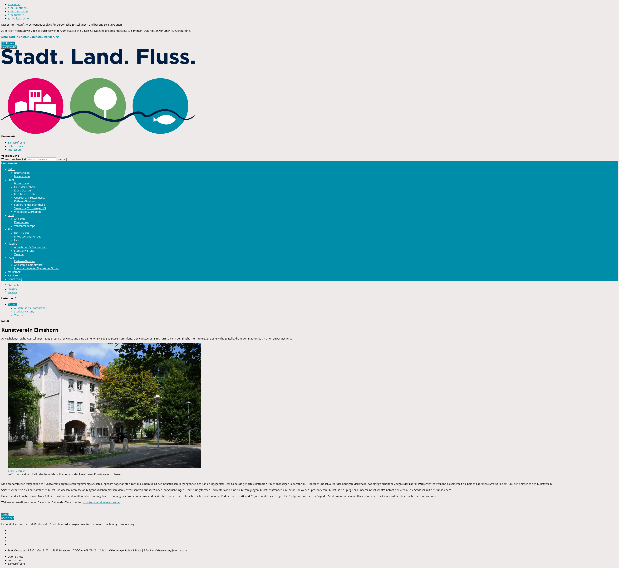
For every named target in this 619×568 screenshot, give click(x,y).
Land (11, 215)
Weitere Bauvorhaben (27, 212)
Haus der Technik (24, 187)
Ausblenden (8, 43)
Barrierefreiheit (17, 142)
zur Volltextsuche (18, 18)
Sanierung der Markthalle (29, 204)
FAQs (11, 258)
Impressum (15, 149)
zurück (5, 514)
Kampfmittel (21, 222)
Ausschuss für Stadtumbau (30, 247)
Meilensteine (22, 176)
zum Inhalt (14, 4)
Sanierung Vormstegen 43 (30, 208)
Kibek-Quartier (23, 190)
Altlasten (19, 219)
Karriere (13, 275)
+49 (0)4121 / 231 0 (89, 550)
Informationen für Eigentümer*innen (36, 268)
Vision (11, 169)
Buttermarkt (21, 183)
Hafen (17, 240)
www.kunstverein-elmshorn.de (101, 502)
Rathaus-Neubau (24, 201)
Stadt (11, 180)
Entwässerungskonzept (28, 236)
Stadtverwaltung (24, 250)
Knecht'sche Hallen (25, 194)
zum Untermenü (18, 11)
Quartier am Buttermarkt (29, 197)
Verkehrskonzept (24, 226)
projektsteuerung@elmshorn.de (165, 550)
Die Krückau (21, 233)
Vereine (19, 254)
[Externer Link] (313, 530)
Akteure (12, 243)
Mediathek (14, 272)
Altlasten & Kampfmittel (28, 265)
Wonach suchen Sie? (13, 159)
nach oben (7, 518)
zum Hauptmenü (18, 8)
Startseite (14, 285)
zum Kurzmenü (17, 15)
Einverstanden (9, 47)
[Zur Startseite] (98, 133)
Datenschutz (15, 146)
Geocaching (15, 279)
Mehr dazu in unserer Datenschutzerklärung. (30, 37)
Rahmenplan (22, 173)
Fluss (11, 229)
